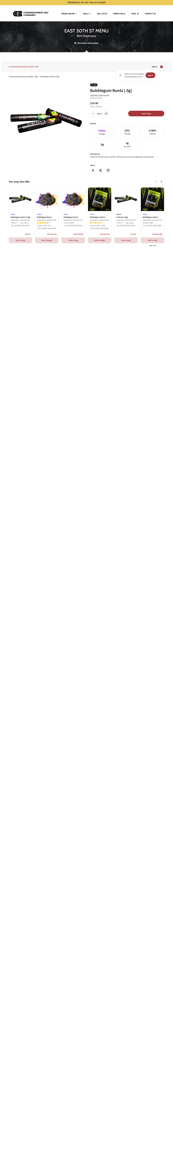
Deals (86, 14)
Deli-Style (102, 14)
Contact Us (150, 14)
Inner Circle (119, 14)
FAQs (133, 14)
